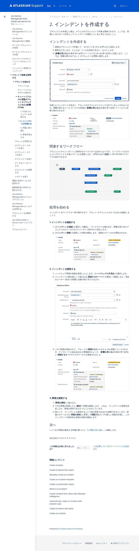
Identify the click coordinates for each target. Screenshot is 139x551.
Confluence (63, 529)
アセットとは (23, 86)
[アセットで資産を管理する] (104, 16)
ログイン (123, 6)
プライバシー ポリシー (72, 543)
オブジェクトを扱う (23, 159)
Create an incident (58, 513)
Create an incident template (62, 479)
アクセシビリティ (19, 229)
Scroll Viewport (77, 529)
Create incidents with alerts (61, 508)
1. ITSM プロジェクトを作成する (26, 114)
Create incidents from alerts (62, 470)
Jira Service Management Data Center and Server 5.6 (21, 18)
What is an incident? (58, 489)
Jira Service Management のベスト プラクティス (22, 197)
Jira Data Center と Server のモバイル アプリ (22, 222)
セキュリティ (101, 543)
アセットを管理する (23, 141)
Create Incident (56, 465)
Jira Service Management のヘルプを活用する (22, 206)
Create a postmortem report (62, 484)
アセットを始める (22, 81)
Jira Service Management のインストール (22, 31)
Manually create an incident (62, 475)
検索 (115, 6)
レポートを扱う (21, 176)
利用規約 (89, 543)
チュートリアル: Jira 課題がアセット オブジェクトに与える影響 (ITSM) (24, 102)
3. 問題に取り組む (95, 430)
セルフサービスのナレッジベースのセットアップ (21, 61)
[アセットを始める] (109, 16)
